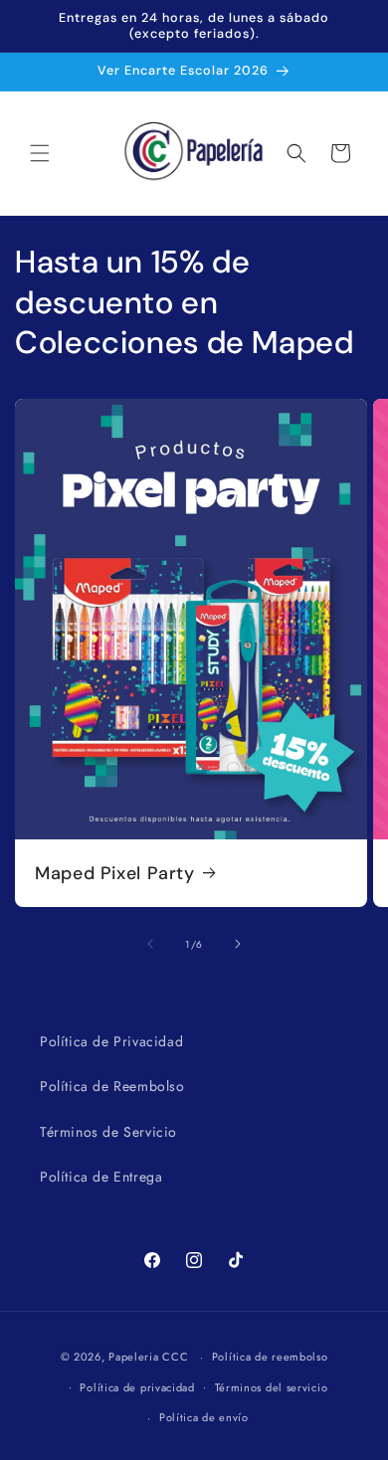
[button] (40, 153)
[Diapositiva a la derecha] (238, 944)
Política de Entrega (101, 1176)
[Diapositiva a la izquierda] (150, 944)
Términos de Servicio (108, 1132)
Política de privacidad (137, 1387)
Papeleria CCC (148, 1357)
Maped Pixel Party (115, 872)
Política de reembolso (270, 1357)
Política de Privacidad (111, 1041)
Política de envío (204, 1417)
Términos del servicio (271, 1387)
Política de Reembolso (112, 1086)
